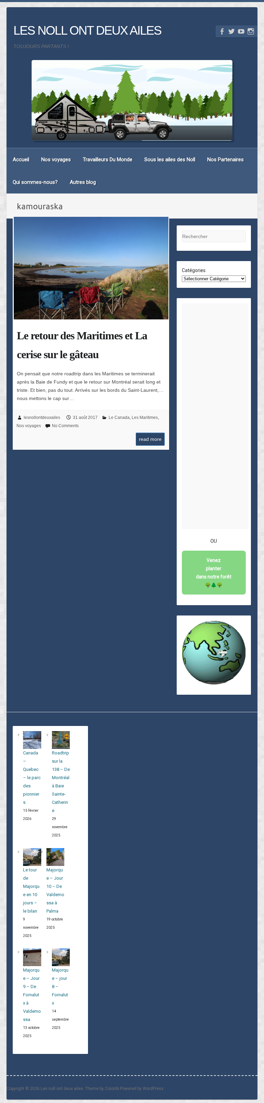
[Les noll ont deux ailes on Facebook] (222, 31)
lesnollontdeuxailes (42, 417)
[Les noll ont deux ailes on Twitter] (231, 31)
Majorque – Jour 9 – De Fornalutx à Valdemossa (32, 994)
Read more (150, 439)
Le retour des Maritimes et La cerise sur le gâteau (82, 345)
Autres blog (83, 182)
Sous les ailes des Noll (169, 159)
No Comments (65, 425)
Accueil (21, 159)
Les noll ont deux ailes (87, 30)
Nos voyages (56, 159)
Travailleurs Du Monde (107, 159)
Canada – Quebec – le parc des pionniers (32, 777)
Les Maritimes (145, 417)
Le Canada (119, 417)
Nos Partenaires (225, 159)
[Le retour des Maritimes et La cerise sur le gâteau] (91, 268)
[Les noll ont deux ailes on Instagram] (250, 31)
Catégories (194, 270)
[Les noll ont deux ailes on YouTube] (241, 31)
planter (213, 573)
